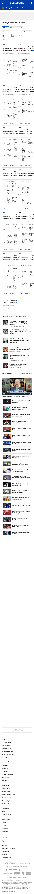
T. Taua (24, 192)
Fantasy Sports (6, 745)
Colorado (23, 218)
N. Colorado (23, 216)
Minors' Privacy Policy (8, 795)
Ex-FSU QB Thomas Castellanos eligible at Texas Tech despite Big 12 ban (20, 331)
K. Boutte (24, 156)
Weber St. (7, 257)
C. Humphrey (9, 143)
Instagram (5, 827)
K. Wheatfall (24, 73)
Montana (8, 131)
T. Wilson (24, 233)
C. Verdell (30, 65)
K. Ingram (15, 107)
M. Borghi (15, 234)
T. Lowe (24, 104)
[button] (2, 3)
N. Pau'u (8, 197)
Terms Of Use (6, 788)
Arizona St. (23, 259)
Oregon (22, 50)
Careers (4, 772)
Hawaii (6, 301)
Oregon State (23, 89)
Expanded (7, 36)
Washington (9, 133)
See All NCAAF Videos (17, 730)
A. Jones (9, 64)
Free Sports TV (6, 748)
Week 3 (20, 28)
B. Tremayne (9, 70)
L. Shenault (31, 240)
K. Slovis (14, 100)
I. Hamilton (9, 115)
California (22, 175)
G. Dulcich (30, 156)
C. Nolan (23, 100)
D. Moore (29, 192)
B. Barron (8, 269)
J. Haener (24, 59)
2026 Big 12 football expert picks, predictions (18, 365)
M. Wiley (13, 190)
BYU (6, 173)
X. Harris (9, 148)
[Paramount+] (7, 871)
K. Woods (24, 239)
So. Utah (23, 257)
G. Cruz (14, 183)
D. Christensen (25, 276)
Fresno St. (22, 48)
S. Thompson (16, 60)
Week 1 (5, 28)
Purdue (23, 91)
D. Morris (15, 142)
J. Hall (8, 183)
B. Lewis (31, 227)
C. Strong (24, 185)
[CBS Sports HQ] (25, 861)
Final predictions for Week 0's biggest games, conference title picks (20, 356)
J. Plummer (31, 100)
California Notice (7, 802)
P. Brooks (15, 70)
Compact (17, 36)
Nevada (22, 173)
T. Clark (29, 200)
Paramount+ (5, 778)
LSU (21, 131)
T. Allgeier (9, 190)
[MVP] (28, 871)
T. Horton (24, 200)
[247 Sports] (11, 868)
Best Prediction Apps (8, 755)
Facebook (5, 830)
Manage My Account (8, 847)
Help (3, 810)
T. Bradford (24, 110)
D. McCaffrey (25, 227)
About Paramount (7, 775)
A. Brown (30, 60)
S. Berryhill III (14, 197)
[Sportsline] (23, 868)
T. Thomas (15, 275)
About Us (5, 768)
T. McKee (9, 59)
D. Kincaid (15, 284)
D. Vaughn (15, 63)
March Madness (7, 758)
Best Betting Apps (7, 752)
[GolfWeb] (22, 875)
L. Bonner (9, 227)
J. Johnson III (31, 72)
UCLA (21, 133)
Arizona (6, 175)
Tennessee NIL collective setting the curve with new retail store (20, 348)
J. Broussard (31, 233)
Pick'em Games (6, 742)
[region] (17, 386)
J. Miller (24, 270)
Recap (5, 82)
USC (8, 91)
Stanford (8, 48)
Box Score (12, 82)
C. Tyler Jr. (9, 234)
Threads (4, 836)
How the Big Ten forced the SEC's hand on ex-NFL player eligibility (19, 322)
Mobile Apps (6, 761)
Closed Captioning (8, 799)
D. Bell (29, 110)
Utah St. (7, 216)
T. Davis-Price (23, 149)
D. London (15, 114)
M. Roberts (9, 154)
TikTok (4, 824)
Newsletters (5, 850)
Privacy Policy (6, 791)
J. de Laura (15, 227)
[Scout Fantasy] (12, 875)
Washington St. (8, 218)
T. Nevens (9, 107)
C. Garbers (29, 185)
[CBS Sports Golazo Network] (17, 865)
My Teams (5, 853)
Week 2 (12, 28)
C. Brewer (15, 268)
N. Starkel (9, 101)
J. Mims (24, 65)
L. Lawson (24, 283)
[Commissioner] (19, 871)
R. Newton (16, 148)
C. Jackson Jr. (16, 241)
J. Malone (9, 285)
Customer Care (6, 813)
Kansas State (8, 50)
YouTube (4, 821)
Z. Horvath (30, 104)
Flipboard (5, 839)
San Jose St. (7, 89)
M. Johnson (24, 142)
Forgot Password (7, 856)
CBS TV (4, 781)
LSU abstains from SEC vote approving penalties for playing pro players (19, 340)
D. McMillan (9, 276)
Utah (8, 259)
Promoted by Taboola (25, 373)
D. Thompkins (9, 241)
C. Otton (15, 154)
